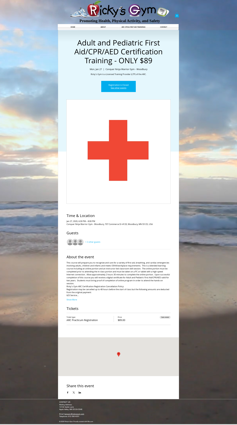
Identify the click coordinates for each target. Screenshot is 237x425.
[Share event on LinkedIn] (80, 393)
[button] (177, 14)
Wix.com (90, 421)
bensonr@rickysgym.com (74, 414)
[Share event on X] (74, 393)
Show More (72, 299)
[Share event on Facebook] (68, 393)
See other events (118, 88)
